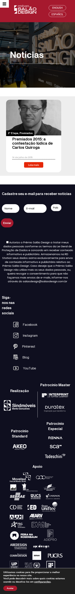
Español (57, 14)
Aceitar (10, 588)
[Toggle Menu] (4, 4)
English (57, 8)
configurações (42, 581)
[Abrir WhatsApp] (66, 585)
